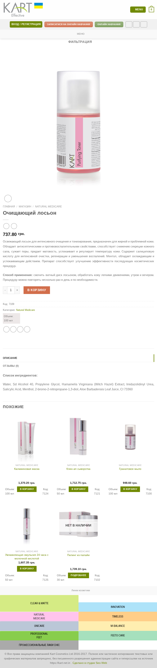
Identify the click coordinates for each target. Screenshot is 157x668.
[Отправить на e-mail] (143, 24)
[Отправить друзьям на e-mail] (20, 329)
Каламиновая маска (26, 468)
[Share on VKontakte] (27, 329)
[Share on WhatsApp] (6, 329)
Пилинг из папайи (78, 555)
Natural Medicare (48, 206)
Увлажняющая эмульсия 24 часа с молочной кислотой (26, 556)
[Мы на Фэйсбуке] (128, 24)
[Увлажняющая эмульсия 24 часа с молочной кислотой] (27, 524)
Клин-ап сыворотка (78, 468)
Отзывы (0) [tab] (11, 365)
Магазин (25, 206)
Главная (9, 206)
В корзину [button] (27, 489)
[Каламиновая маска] (27, 438)
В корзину (36, 290)
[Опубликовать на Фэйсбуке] (13, 329)
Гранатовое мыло (130, 468)
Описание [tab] (10, 358)
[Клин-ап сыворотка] (78, 438)
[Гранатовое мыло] (130, 438)
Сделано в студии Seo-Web (90, 662)
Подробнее (78, 575)
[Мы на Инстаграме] (136, 24)
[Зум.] (8, 198)
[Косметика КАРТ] (23, 9)
